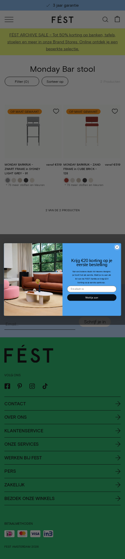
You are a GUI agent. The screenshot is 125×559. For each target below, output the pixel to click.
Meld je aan (91, 297)
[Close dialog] (117, 247)
